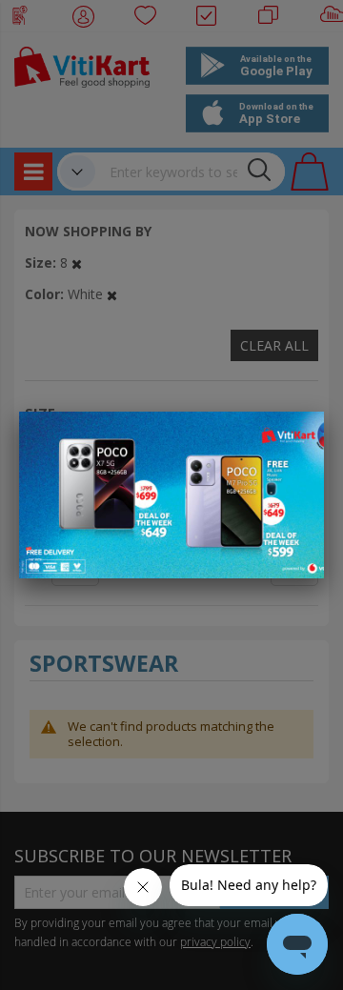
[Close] (297, 436)
